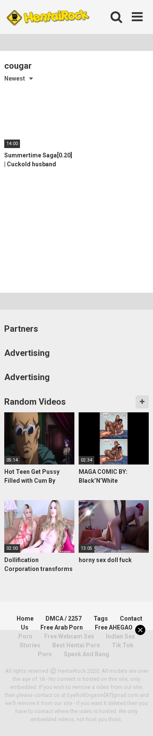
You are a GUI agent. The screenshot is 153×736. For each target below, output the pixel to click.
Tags (101, 618)
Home (25, 618)
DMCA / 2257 (63, 618)
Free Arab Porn (61, 627)
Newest (14, 78)
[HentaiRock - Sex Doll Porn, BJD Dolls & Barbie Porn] (47, 17)
